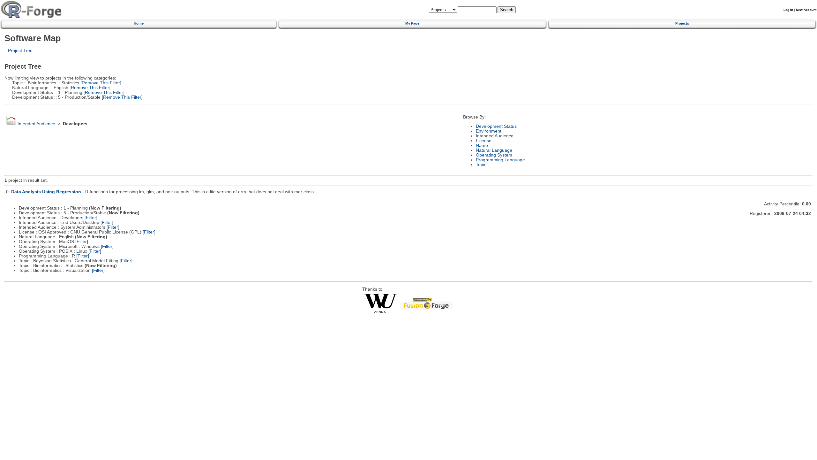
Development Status (496, 126)
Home (139, 23)
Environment (488, 131)
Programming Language (500, 159)
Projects (682, 23)
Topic (481, 164)
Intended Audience (36, 123)
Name (482, 145)
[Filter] (91, 217)
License (483, 140)
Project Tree (20, 50)
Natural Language (494, 150)
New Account (806, 10)
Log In (788, 10)
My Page (412, 23)
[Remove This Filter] (100, 82)
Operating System (494, 155)
